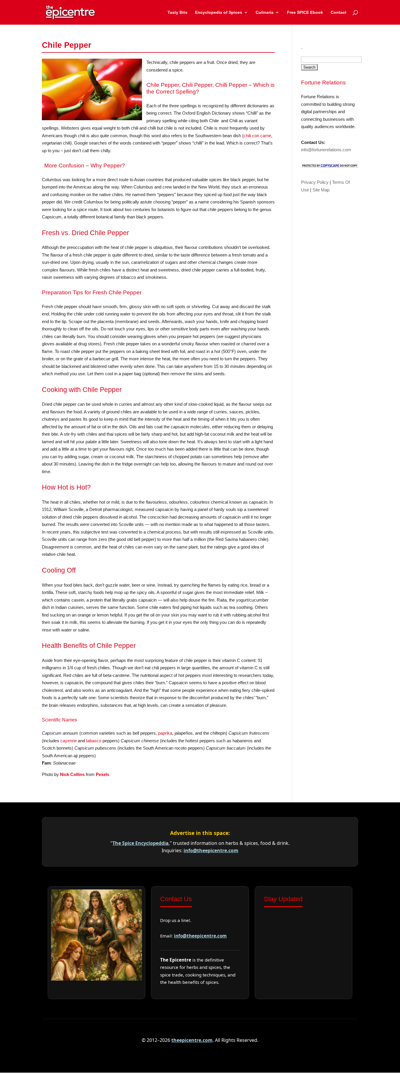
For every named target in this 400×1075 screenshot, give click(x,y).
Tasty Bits (177, 12)
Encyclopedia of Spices (218, 12)
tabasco (93, 740)
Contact (338, 12)
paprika (165, 733)
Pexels (102, 774)
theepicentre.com (192, 1040)
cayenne (68, 740)
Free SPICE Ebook (305, 12)
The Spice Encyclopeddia (140, 843)
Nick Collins (72, 774)
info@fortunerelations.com (326, 149)
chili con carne (257, 135)
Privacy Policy (315, 182)
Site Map (320, 189)
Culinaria (264, 12)
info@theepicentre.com (211, 850)
